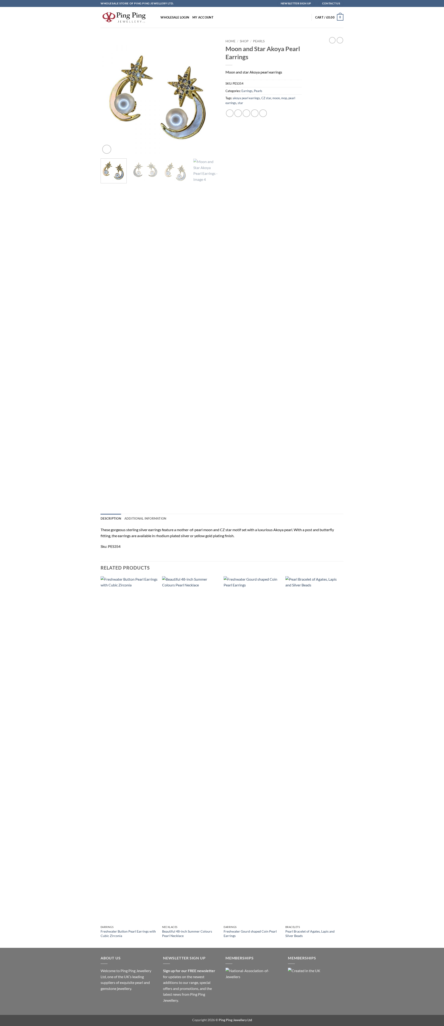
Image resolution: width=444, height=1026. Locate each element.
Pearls (259, 41)
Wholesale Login (174, 17)
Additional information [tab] (145, 518)
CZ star (266, 98)
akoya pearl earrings (246, 98)
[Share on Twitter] (238, 113)
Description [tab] (111, 518)
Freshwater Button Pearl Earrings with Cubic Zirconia (128, 933)
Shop (244, 41)
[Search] (155, 17)
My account (202, 17)
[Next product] (332, 40)
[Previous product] (340, 40)
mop (284, 98)
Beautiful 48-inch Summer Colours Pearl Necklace (187, 933)
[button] (329, 17)
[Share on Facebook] (230, 113)
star (240, 103)
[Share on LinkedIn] (263, 113)
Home (230, 41)
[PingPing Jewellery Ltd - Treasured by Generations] (124, 17)
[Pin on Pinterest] (255, 113)
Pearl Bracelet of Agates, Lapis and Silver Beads (310, 933)
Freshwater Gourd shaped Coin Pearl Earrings (250, 933)
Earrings (247, 91)
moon (276, 98)
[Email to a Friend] (246, 113)
